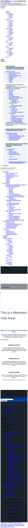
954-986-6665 (20, 503)
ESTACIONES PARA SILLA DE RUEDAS (15, 196)
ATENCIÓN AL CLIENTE (11, 133)
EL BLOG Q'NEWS (10, 149)
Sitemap (2, 524)
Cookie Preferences (19, 525)
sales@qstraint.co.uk (15, 511)
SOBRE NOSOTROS (10, 71)
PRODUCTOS (6, 183)
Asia (7, 258)
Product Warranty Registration (13, 421)
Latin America (9, 250)
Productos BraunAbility (14, 218)
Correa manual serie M (14, 194)
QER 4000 (11, 192)
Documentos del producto (12, 225)
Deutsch (11, 247)
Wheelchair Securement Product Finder (15, 220)
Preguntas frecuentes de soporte (14, 224)
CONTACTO (6, 165)
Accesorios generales (14, 217)
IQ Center (8, 411)
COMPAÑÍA (6, 172)
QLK (10, 201)
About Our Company (10, 407)
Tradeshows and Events (11, 408)
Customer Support (10, 420)
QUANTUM (11, 198)
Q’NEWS (5, 229)
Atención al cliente (10, 222)
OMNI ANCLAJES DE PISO (12, 204)
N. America (8, 240)
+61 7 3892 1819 (19, 517)
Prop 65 (12, 526)
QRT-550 (11, 190)
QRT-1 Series (12, 187)
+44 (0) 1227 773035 (6, 2)
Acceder (2, 7)
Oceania (8, 255)
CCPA (8, 526)
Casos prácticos (10, 231)
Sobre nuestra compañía (11, 173)
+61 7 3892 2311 (10, 517)
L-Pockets (11, 208)
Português (11, 253)
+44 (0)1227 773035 (15, 510)
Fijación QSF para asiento (15, 209)
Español (11, 249)
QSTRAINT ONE (12, 199)
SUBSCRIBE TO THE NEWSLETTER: (11, 398)
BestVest (11, 215)
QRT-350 (11, 188)
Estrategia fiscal (10, 177)
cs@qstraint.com (19, 504)
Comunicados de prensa (11, 234)
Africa (7, 260)
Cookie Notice (11, 525)
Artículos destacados (11, 233)
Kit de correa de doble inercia (16, 195)
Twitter (7, 181)
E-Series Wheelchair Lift (14, 216)
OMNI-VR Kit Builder (11, 228)
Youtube (8, 182)
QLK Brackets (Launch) (14, 203)
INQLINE (11, 191)
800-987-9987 (13, 1)
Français (11, 242)
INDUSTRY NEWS (13, 159)
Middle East (9, 263)
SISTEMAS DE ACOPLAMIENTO (13, 200)
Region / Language (7, 238)
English (10, 241)
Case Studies (9, 409)
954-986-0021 (10, 504)
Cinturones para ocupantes (15, 213)
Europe (7, 243)
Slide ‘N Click (12, 207)
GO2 (10, 212)
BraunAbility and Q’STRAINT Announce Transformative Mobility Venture (17, 162)
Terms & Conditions (9, 524)
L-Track (10, 205)
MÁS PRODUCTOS (10, 211)
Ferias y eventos (10, 174)
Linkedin (8, 179)
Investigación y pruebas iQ (12, 175)
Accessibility (4, 3)
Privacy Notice (17, 524)
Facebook (8, 178)
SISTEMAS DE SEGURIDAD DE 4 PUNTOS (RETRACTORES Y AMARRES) (16, 185)
